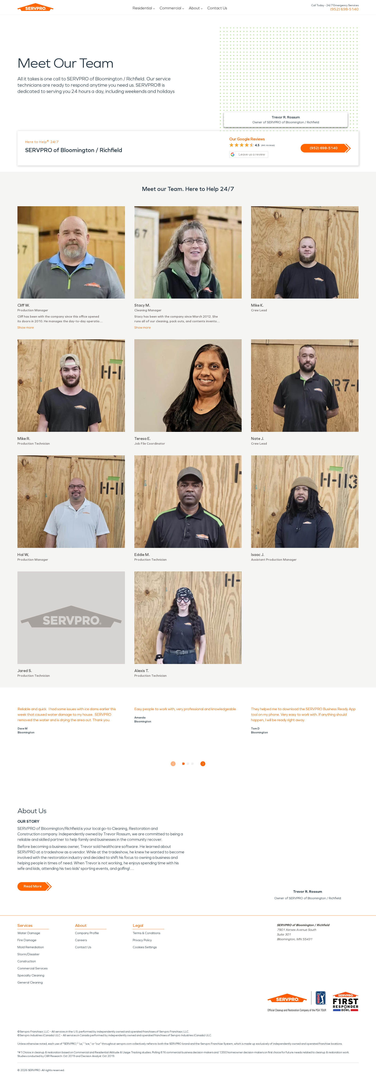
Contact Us (217, 8)
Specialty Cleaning (30, 975)
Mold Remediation (30, 947)
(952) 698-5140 (344, 9)
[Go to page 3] (192, 764)
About (194, 8)
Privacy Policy (142, 940)
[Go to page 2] (188, 764)
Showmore (25, 327)
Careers (81, 940)
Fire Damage (26, 940)
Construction (26, 961)
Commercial (170, 8)
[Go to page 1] (183, 764)
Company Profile (87, 933)
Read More (33, 886)
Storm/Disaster (28, 954)
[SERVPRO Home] (35, 7)
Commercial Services (32, 968)
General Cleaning (30, 982)
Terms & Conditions (146, 933)
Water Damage (28, 933)
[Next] (203, 763)
